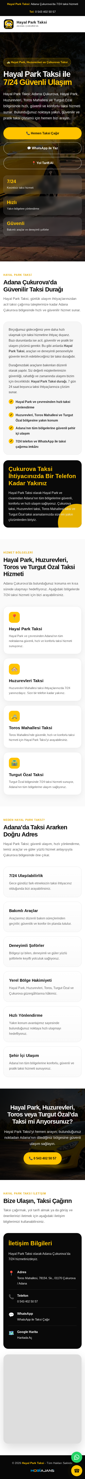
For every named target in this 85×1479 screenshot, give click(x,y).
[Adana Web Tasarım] (42, 1470)
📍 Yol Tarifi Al (42, 163)
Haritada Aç (24, 1337)
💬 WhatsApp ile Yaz (42, 148)
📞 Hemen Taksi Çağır (42, 133)
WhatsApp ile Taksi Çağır (33, 1319)
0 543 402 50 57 (45, 11)
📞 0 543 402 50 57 (42, 1158)
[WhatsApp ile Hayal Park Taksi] (76, 1457)
